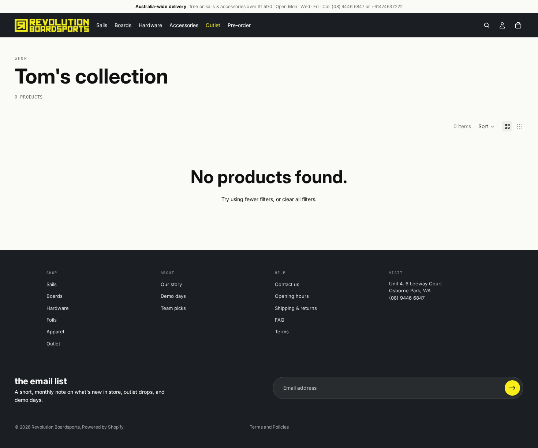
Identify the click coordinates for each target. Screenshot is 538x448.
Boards (54, 296)
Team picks (173, 308)
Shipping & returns (296, 308)
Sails (51, 284)
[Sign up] (512, 388)
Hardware (57, 308)
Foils (51, 320)
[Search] (487, 25)
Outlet (53, 344)
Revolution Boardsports (55, 427)
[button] (486, 126)
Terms (282, 331)
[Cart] (518, 25)
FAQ (279, 320)
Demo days (173, 296)
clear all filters (298, 199)
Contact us (287, 284)
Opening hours (292, 296)
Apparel (55, 331)
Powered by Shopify (103, 427)
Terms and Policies (269, 427)
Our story (171, 284)
